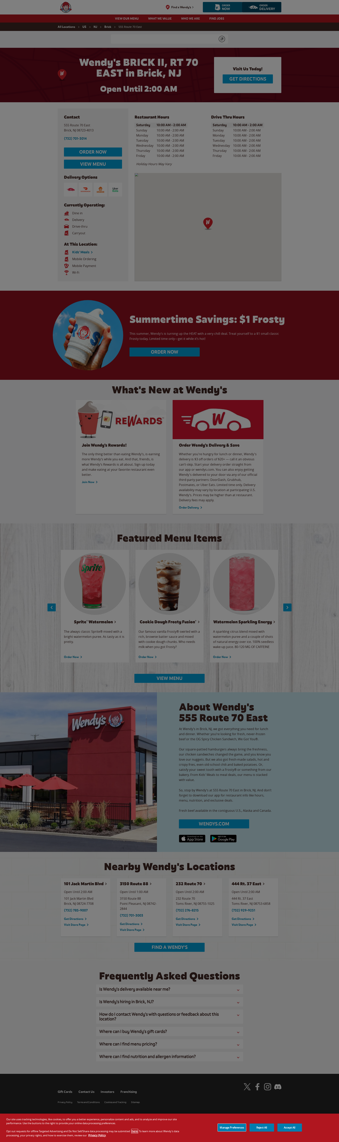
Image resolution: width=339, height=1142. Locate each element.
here (135, 1131)
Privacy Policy (97, 1135)
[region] (169, 1128)
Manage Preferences (232, 1127)
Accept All (289, 1127)
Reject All (261, 1127)
